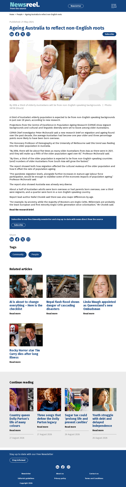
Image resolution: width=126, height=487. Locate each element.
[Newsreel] (25, 6)
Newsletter (76, 6)
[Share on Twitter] (23, 34)
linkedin (57, 467)
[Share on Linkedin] (12, 34)
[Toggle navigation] (113, 6)
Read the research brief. (22, 209)
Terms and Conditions (94, 478)
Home (12, 14)
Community (18, 254)
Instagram (68, 467)
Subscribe (109, 34)
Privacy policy (60, 478)
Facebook (63, 467)
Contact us (94, 474)
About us (60, 474)
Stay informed (18, 460)
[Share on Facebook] (17, 34)
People (20, 14)
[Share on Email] (28, 34)
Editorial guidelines (26, 478)
